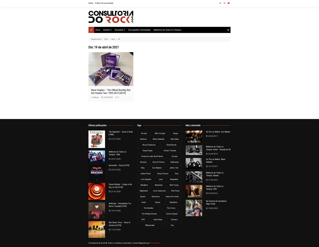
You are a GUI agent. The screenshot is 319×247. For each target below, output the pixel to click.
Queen (142, 196)
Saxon (157, 202)
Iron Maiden (157, 168)
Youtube (229, 3)
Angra (175, 133)
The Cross (171, 208)
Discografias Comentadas (139, 30)
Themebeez (155, 243)
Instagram (224, 3)
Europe (175, 156)
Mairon (96, 97)
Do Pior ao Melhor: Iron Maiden (218, 132)
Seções (106, 30)
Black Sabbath (158, 139)
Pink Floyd (175, 191)
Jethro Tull (173, 168)
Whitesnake (150, 225)
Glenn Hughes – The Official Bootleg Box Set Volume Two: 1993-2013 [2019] (111, 92)
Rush (144, 202)
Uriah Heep (157, 219)
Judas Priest (145, 173)
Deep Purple (148, 150)
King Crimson (162, 173)
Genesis (143, 162)
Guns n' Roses (159, 162)
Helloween (174, 162)
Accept (144, 133)
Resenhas (119, 30)
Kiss (177, 173)
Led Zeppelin (146, 179)
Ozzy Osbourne (159, 191)
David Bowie (171, 145)
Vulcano (174, 219)
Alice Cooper (160, 133)
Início (97, 30)
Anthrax (143, 139)
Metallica (144, 185)
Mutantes (159, 185)
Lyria (161, 179)
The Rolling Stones (149, 214)
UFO (143, 219)
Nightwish (144, 191)
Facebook (216, 4)
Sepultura (173, 202)
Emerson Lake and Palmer (152, 156)
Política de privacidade (104, 3)
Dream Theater (170, 150)
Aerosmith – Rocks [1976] (119, 165)
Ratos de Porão (172, 196)
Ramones (156, 196)
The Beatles (148, 208)
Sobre (90, 3)
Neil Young (174, 185)
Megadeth (174, 179)
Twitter (220, 3)
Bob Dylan (175, 139)
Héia (143, 168)
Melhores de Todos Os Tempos (167, 30)
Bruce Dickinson (149, 145)
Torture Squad (171, 214)
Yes (172, 225)
